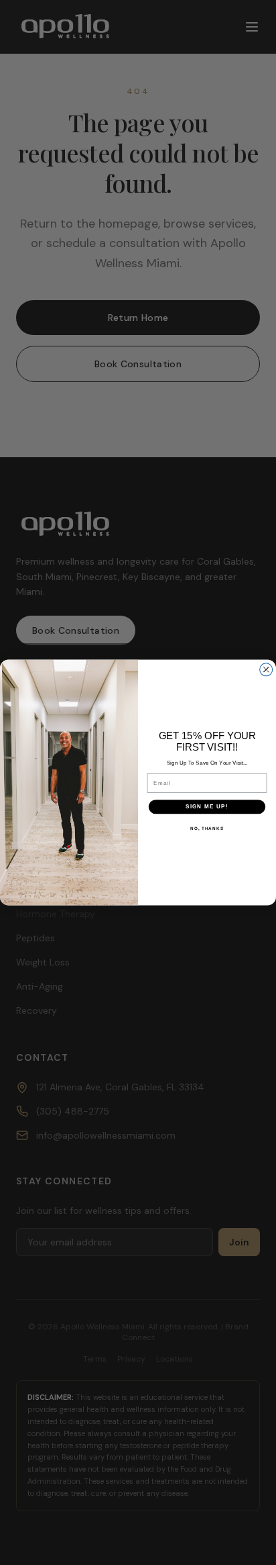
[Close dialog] (266, 669)
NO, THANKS (207, 827)
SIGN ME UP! (207, 807)
